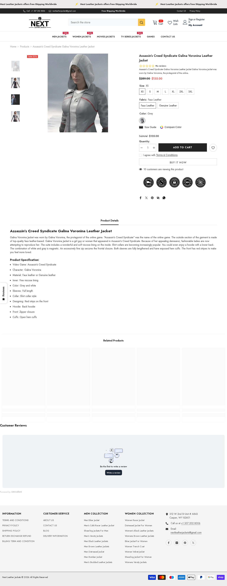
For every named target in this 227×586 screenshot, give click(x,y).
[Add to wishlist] (213, 148)
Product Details (110, 220)
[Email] (158, 197)
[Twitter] (146, 197)
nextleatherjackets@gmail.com (64, 11)
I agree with (149, 155)
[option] (77, 93)
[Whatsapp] (164, 197)
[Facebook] (140, 197)
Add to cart (182, 147)
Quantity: (144, 141)
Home (13, 46)
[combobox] (103, 22)
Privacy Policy (195, 11)
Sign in (191, 20)
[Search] (106, 22)
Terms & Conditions (167, 155)
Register (200, 19)
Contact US (181, 11)
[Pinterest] (152, 197)
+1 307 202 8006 (38, 11)
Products (24, 46)
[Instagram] (177, 543)
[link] (23, 410)
